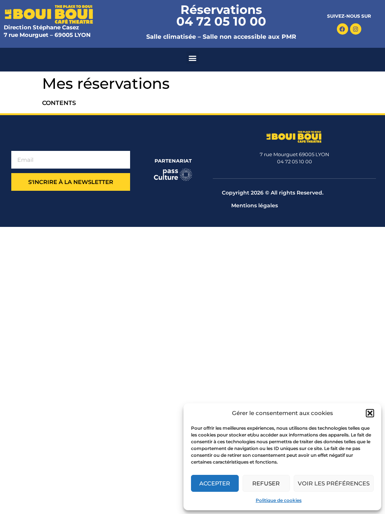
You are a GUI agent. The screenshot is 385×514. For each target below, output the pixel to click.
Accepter (214, 483)
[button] (370, 413)
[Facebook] (342, 29)
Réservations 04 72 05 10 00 (221, 15)
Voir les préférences (334, 483)
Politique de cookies (279, 500)
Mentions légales (254, 205)
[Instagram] (355, 29)
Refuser (266, 483)
